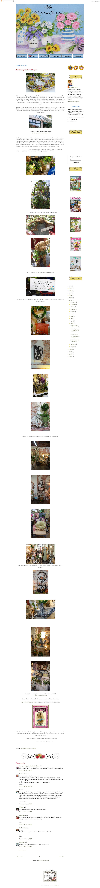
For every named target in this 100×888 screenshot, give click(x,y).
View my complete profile (73, 101)
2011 (70, 349)
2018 (70, 286)
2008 (70, 356)
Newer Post (19, 856)
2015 (70, 293)
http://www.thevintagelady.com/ (28, 702)
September (73, 309)
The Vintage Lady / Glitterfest (74, 337)
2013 (70, 297)
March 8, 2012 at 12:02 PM (25, 786)
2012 (70, 300)
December (73, 302)
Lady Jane (21, 842)
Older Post (61, 856)
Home (40, 856)
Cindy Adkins (22, 828)
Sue (20, 789)
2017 (70, 288)
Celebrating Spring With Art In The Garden (74, 330)
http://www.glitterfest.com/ (40, 695)
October (73, 307)
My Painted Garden (73, 87)
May (72, 318)
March (72, 323)
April (72, 321)
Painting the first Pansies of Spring (75, 325)
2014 (70, 295)
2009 (70, 354)
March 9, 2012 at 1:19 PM (25, 824)
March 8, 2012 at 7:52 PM (25, 804)
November (73, 304)
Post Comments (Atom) (43, 860)
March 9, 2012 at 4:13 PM (25, 839)
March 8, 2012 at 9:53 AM (25, 770)
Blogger (56, 885)
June (72, 316)
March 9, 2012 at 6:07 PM (25, 846)
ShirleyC (21, 807)
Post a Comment (21, 850)
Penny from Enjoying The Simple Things (29, 766)
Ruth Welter (22, 815)
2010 (70, 352)
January (73, 346)
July (72, 314)
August (72, 311)
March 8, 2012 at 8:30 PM (25, 811)
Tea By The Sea (74, 334)
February (73, 344)
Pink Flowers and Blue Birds (74, 340)
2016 (70, 290)
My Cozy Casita (23, 774)
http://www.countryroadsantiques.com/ (40, 133)
